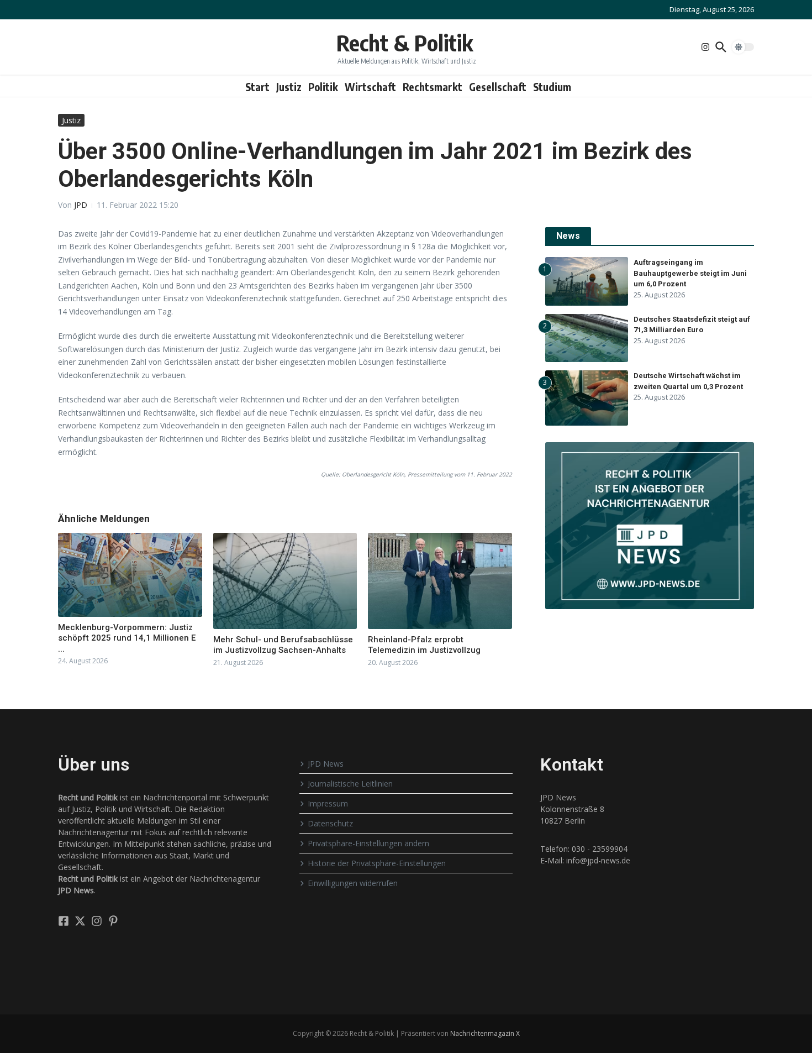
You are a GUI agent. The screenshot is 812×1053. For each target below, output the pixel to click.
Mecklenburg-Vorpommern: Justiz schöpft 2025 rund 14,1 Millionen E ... (127, 638)
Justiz (289, 86)
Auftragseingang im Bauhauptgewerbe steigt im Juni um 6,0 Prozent (690, 273)
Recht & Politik (404, 42)
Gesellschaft (497, 86)
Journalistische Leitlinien (350, 783)
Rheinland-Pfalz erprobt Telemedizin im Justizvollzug (424, 645)
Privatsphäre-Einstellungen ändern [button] (368, 843)
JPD (80, 205)
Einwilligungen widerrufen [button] (353, 883)
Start (257, 86)
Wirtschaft (370, 86)
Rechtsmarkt (432, 86)
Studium (552, 86)
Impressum (328, 803)
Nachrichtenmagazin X (485, 1033)
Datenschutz (330, 823)
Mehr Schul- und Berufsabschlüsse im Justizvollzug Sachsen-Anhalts (283, 645)
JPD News (326, 763)
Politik (323, 86)
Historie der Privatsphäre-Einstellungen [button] (377, 863)
